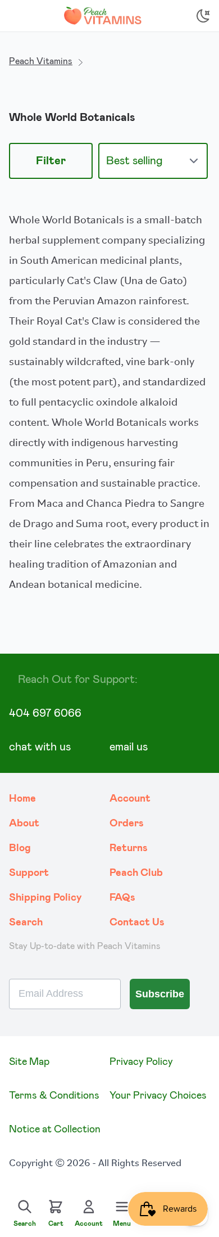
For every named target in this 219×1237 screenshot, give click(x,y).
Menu (122, 1223)
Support (29, 873)
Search (26, 922)
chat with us (40, 747)
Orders (127, 823)
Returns (129, 848)
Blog (20, 848)
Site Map (29, 1062)
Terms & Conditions (54, 1096)
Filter (51, 161)
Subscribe (159, 994)
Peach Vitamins (40, 61)
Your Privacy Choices (158, 1096)
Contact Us (137, 922)
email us (129, 747)
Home (22, 799)
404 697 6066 (45, 713)
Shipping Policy (45, 898)
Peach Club (136, 873)
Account (130, 799)
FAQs (122, 898)
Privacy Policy (141, 1062)
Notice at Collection (55, 1129)
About (24, 823)
